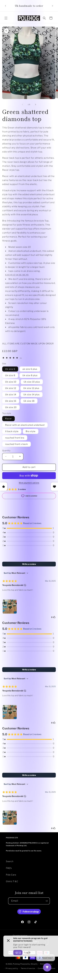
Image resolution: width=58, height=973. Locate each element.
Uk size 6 (10, 369)
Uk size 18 (29, 401)
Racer (8, 418)
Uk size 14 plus (31, 394)
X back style (11, 431)
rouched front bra (14, 437)
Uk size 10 (10, 381)
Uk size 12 (10, 388)
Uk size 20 (11, 407)
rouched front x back (16, 444)
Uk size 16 (10, 401)
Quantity (6, 450)
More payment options (29, 483)
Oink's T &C (12, 881)
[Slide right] (35, 104)
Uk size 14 (10, 394)
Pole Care (11, 874)
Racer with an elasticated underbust (25, 425)
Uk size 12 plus (31, 388)
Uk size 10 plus (32, 381)
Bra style (30, 431)
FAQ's (9, 868)
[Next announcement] (52, 6)
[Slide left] (22, 104)
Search (9, 861)
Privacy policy (12, 968)
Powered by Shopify (29, 964)
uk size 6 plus (29, 369)
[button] (6, 18)
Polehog (16, 964)
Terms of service (28, 968)
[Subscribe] (46, 900)
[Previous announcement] (5, 6)
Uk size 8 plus (29, 375)
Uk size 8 (10, 375)
